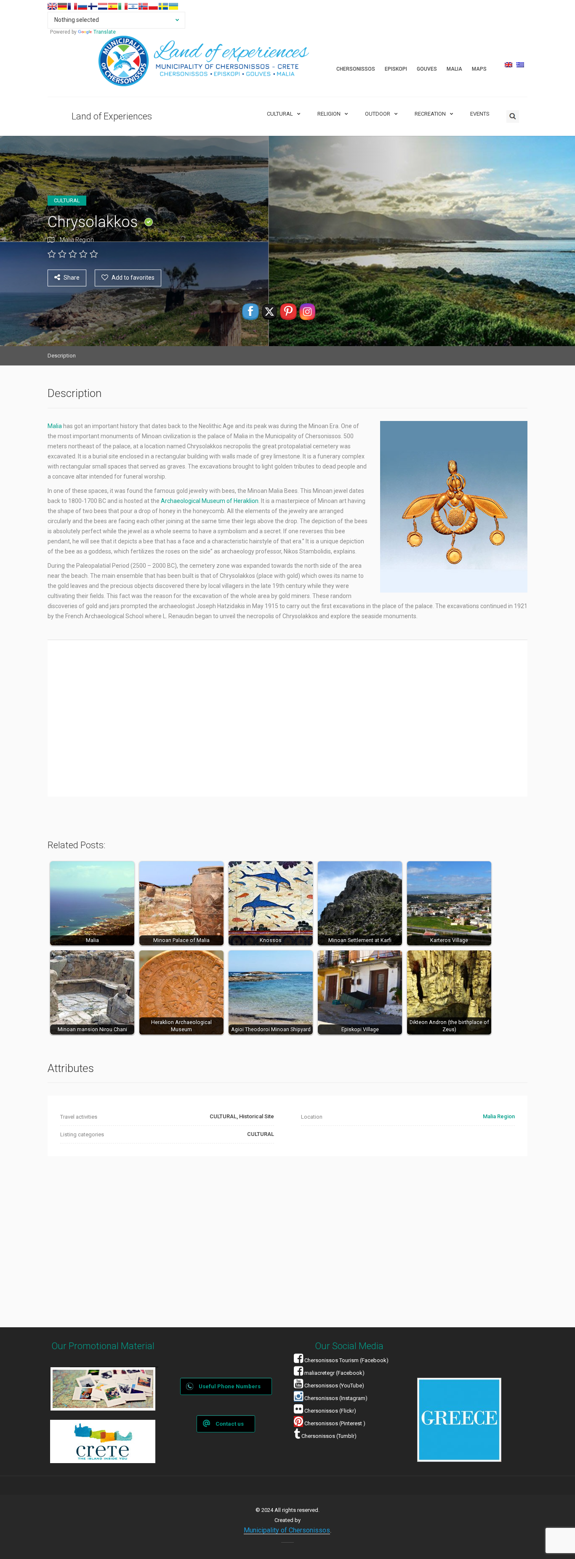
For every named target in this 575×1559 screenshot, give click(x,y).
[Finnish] (92, 6)
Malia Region (77, 239)
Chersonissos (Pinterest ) (334, 1423)
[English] (52, 6)
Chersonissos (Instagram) (335, 1398)
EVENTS (480, 114)
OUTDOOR (377, 114)
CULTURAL (280, 114)
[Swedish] (163, 6)
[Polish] (153, 6)
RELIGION (329, 114)
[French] (72, 6)
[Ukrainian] (173, 6)
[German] (62, 6)
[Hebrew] (133, 6)
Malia (55, 426)
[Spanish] (112, 6)
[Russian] (82, 6)
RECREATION (430, 114)
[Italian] (123, 6)
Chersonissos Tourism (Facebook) (346, 1360)
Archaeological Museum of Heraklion (209, 501)
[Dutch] (102, 6)
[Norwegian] (143, 6)
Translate (104, 32)
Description (62, 355)
